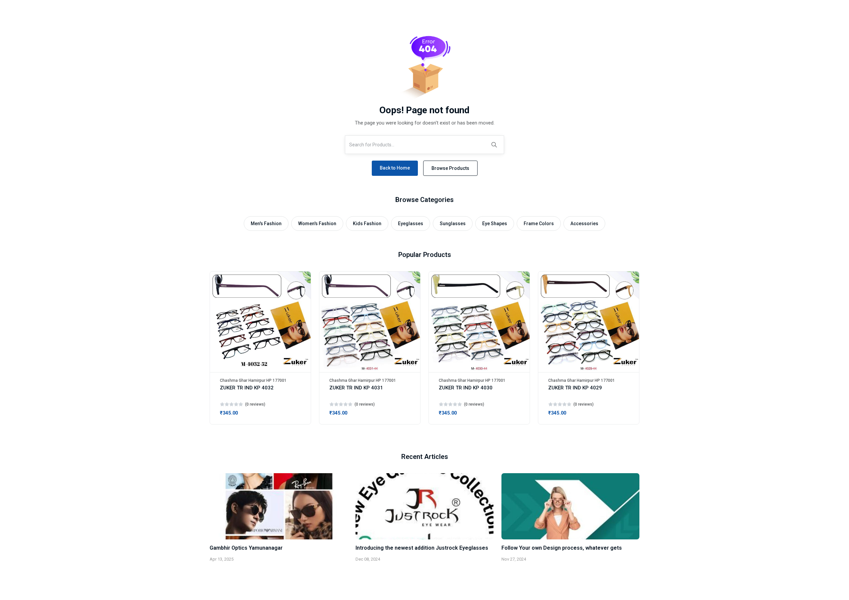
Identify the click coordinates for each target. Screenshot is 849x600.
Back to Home (395, 168)
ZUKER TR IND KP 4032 (247, 388)
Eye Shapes (494, 223)
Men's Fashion (266, 223)
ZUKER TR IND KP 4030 (465, 388)
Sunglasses (453, 223)
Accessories (584, 223)
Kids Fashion (367, 223)
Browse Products (450, 168)
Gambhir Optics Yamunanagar (246, 548)
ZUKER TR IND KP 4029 (575, 388)
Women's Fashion (317, 223)
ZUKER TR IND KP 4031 (356, 388)
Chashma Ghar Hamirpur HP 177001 (253, 380)
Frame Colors (539, 223)
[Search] (494, 144)
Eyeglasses (410, 223)
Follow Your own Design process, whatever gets (561, 548)
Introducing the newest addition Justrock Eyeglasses (422, 548)
